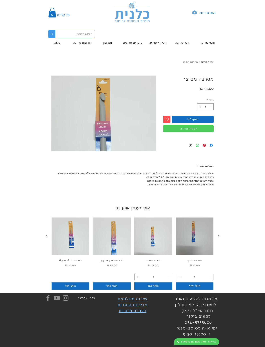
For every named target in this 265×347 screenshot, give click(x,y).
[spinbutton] (205, 107)
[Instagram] (65, 298)
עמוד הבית (207, 62)
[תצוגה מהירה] (195, 236)
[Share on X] (191, 145)
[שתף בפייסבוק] (211, 145)
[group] (132, 253)
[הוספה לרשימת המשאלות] (166, 119)
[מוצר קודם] (219, 236)
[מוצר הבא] (46, 236)
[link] (52, 12)
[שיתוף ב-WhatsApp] (197, 145)
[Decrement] (211, 107)
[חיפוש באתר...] (51, 34)
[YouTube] (57, 298)
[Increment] (200, 107)
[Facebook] (48, 298)
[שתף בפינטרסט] (204, 145)
